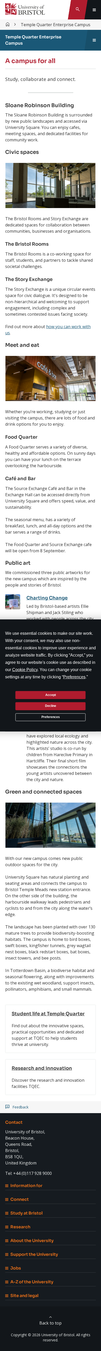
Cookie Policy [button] (25, 669)
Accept (50, 695)
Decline (50, 706)
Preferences (50, 717)
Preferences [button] (74, 677)
